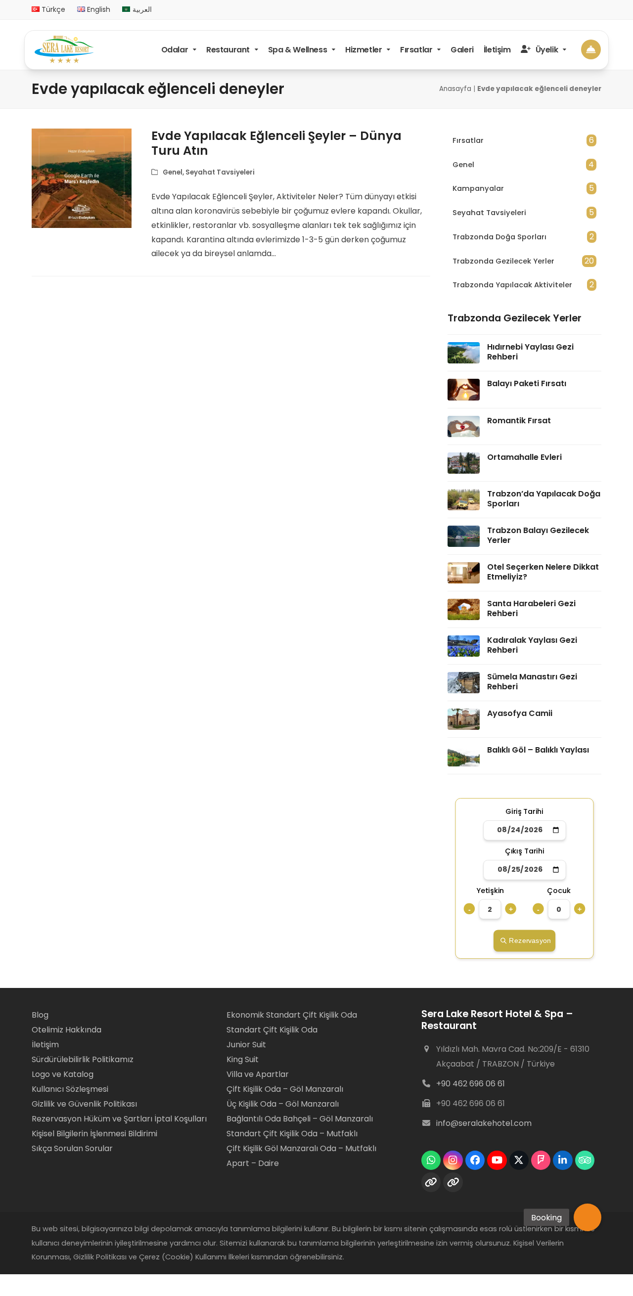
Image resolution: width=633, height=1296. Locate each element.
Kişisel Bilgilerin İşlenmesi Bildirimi (94, 1133)
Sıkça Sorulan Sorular (72, 1148)
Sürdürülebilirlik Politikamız (83, 1059)
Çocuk (559, 891)
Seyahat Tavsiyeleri (220, 172)
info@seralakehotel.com (484, 1123)
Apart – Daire (252, 1163)
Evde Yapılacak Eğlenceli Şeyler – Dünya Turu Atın (276, 143)
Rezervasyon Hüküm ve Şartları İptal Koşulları (119, 1118)
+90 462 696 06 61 (470, 1083)
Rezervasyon (530, 940)
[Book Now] (591, 49)
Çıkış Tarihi (524, 851)
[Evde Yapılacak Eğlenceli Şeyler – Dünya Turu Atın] (82, 177)
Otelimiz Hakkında (66, 1029)
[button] (587, 1217)
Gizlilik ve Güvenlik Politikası (84, 1104)
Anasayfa (455, 88)
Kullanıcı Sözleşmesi (70, 1089)
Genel (172, 172)
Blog (41, 1015)
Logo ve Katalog (62, 1074)
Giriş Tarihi (524, 811)
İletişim (45, 1044)
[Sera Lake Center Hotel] (64, 49)
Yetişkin (490, 891)
